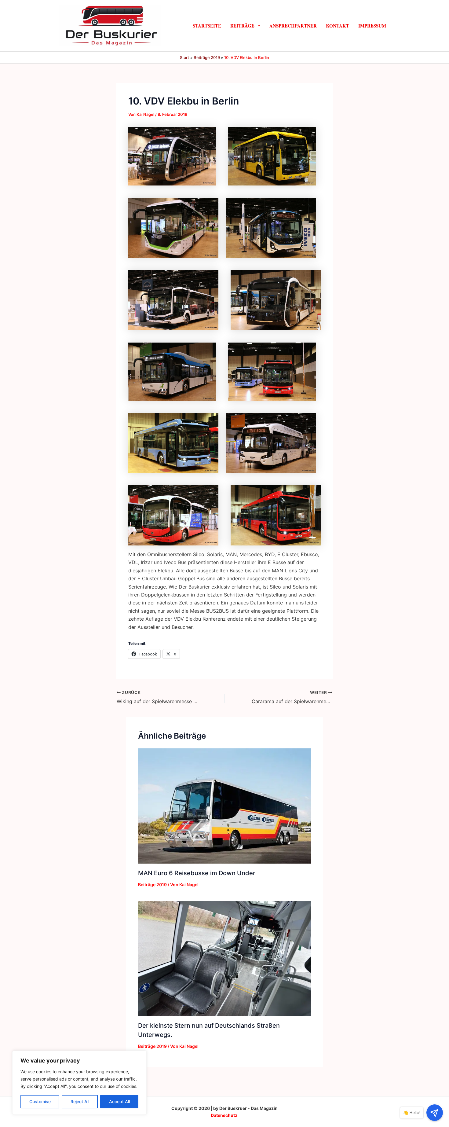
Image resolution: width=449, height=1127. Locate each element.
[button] (257, 25)
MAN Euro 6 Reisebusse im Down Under (196, 873)
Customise (40, 1101)
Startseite (207, 25)
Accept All (119, 1101)
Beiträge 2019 (152, 884)
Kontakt (337, 25)
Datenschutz (224, 1115)
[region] (79, 1083)
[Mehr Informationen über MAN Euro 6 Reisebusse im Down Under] (224, 805)
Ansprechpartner (293, 25)
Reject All (80, 1101)
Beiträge (242, 25)
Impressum (372, 25)
